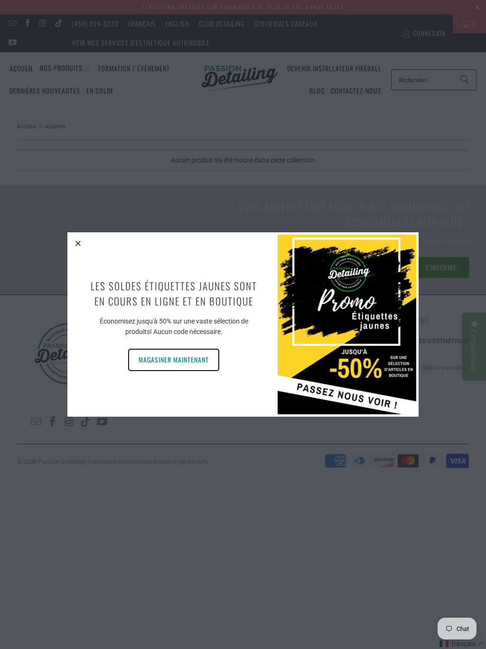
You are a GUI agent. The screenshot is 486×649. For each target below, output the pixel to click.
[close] (78, 243)
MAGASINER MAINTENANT (174, 359)
